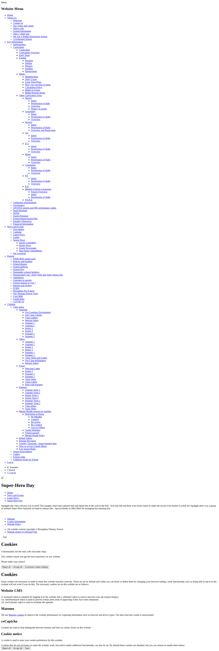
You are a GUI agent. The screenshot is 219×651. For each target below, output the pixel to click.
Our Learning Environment (38, 312)
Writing (28, 63)
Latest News (19, 234)
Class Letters (31, 382)
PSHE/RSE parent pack (24, 259)
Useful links (18, 299)
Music (28, 154)
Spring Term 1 (32, 395)
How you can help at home (38, 84)
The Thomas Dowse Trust (25, 293)
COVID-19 (18, 301)
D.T (27, 143)
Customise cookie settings (36, 567)
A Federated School (22, 39)
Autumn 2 (30, 325)
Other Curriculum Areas (30, 95)
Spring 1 (29, 328)
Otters (22, 339)
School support (32, 433)
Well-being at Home (34, 414)
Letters (16, 237)
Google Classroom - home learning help (38, 443)
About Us (11, 18)
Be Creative (36, 425)
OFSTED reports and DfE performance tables (34, 208)
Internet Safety (32, 320)
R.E (27, 186)
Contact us (18, 23)
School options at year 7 (24, 283)
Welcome (17, 20)
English (22, 58)
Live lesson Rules (27, 449)
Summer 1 (30, 333)
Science (28, 122)
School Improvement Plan (25, 218)
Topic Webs (30, 379)
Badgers (23, 387)
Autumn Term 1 (32, 390)
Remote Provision (27, 441)
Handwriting (31, 71)
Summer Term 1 (32, 400)
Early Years (24, 55)
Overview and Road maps (43, 130)
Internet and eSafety (22, 285)
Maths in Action (32, 90)
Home (10, 15)
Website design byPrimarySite (22, 532)
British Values (25, 438)
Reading (29, 60)
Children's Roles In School (25, 459)
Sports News (19, 240)
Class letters (30, 406)
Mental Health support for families (35, 411)
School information (22, 31)
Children (11, 304)
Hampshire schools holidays (26, 272)
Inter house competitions (30, 250)
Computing (30, 165)
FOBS (16, 288)
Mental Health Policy (35, 435)
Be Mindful (36, 417)
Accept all (17, 567)
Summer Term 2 (32, 403)
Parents (10, 256)
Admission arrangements (24, 202)
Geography (30, 111)
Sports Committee (27, 242)
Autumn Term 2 (32, 392)
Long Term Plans (33, 82)
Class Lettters (31, 317)
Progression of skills (40, 103)
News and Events (15, 226)
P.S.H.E (28, 200)
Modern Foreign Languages (38, 189)
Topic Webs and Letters (36, 358)
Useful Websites (32, 430)
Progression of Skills (40, 117)
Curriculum (18, 47)
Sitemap (11, 519)
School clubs (19, 457)
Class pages (18, 307)
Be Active (35, 422)
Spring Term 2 (32, 398)
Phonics (28, 66)
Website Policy (14, 524)
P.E (26, 176)
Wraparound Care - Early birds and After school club (38, 275)
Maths (22, 74)
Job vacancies (19, 253)
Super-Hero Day (15, 500)
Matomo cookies (16, 615)
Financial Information (23, 224)
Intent (33, 101)
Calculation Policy (33, 87)
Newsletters (18, 229)
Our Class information (35, 360)
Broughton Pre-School (23, 291)
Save (27, 648)
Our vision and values (23, 26)
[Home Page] (2, 478)
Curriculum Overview (29, 52)
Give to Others (38, 427)
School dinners (20, 264)
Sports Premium (20, 216)
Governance (19, 205)
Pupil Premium (20, 210)
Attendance (18, 277)
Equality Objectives (22, 221)
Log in (10, 462)
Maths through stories (35, 92)
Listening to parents (22, 280)
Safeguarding (19, 44)
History (28, 98)
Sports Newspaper (27, 248)
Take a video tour (21, 34)
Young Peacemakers (22, 451)
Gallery (16, 454)
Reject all (6, 567)
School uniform (20, 267)
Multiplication (31, 76)
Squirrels (23, 309)
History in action (39, 109)
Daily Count (31, 79)
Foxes (22, 366)
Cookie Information (16, 521)
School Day (18, 269)
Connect (35, 419)
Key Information (15, 42)
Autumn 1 (30, 323)
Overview (35, 106)
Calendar (17, 232)
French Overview (39, 192)
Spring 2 (29, 331)
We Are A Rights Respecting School (30, 36)
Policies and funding (22, 261)
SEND (16, 213)
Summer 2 (30, 336)
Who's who (18, 28)
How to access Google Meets (33, 446)
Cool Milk (18, 296)
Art (26, 133)
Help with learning (34, 384)
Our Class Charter (33, 315)
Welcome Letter (32, 368)
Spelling (29, 68)
